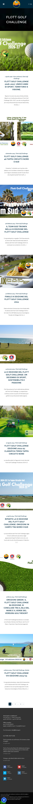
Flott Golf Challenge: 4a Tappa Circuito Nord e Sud (16, 159)
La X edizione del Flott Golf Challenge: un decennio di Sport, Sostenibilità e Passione (16, 377)
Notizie (27, 670)
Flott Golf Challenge (22, 153)
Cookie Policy (17, 799)
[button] (4, 800)
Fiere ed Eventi (17, 76)
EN (31, 4)
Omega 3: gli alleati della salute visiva (13, 758)
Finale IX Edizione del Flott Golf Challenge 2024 (16, 299)
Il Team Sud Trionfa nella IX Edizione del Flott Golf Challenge (16, 229)
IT (28, 4)
